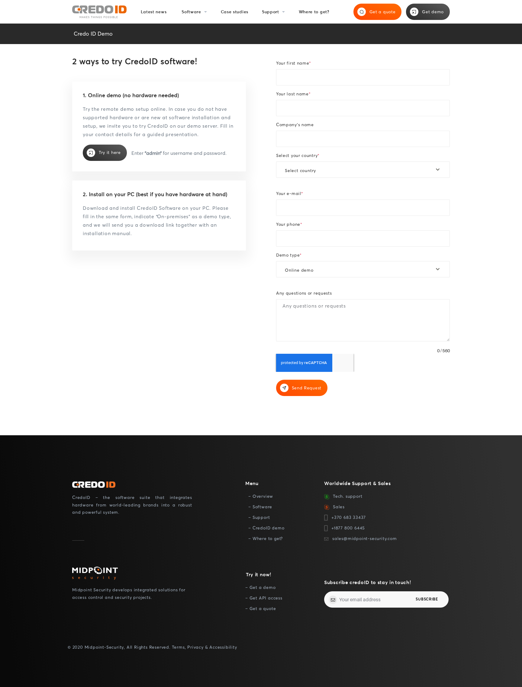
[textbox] (357, 170)
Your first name (293, 63)
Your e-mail (289, 193)
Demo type (289, 254)
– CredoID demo (266, 527)
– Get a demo (260, 587)
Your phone (289, 224)
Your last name (293, 93)
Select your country (298, 155)
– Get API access (263, 597)
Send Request (306, 387)
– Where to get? (265, 538)
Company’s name (295, 124)
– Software (260, 506)
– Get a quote (260, 608)
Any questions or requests (304, 293)
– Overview (260, 496)
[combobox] (363, 169)
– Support (259, 517)
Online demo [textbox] (299, 270)
